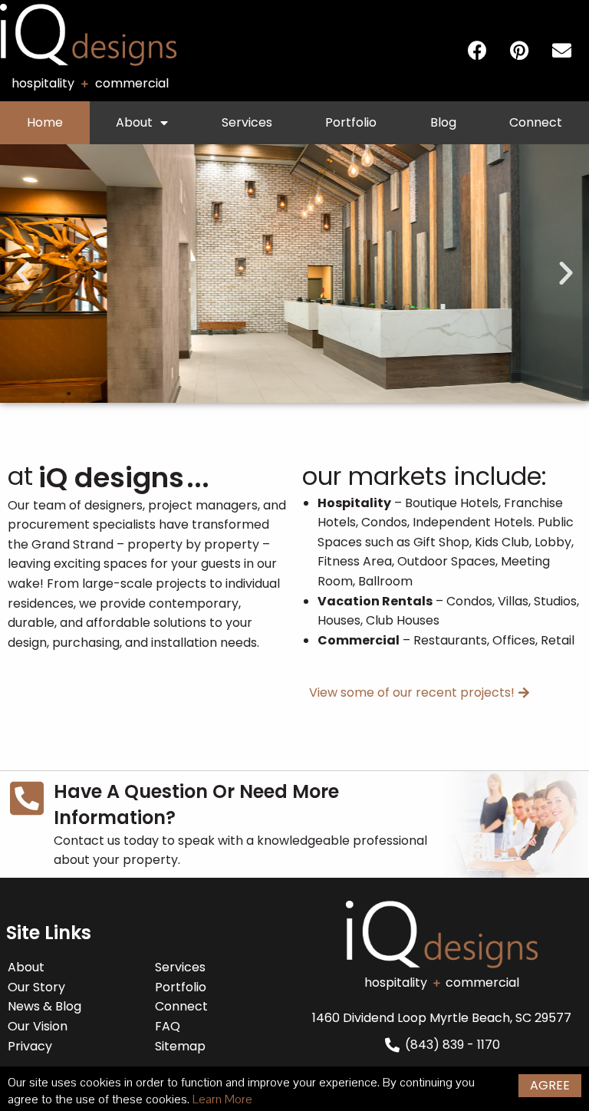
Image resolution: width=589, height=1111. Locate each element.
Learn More (222, 1099)
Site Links (48, 932)
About (134, 122)
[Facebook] (477, 50)
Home (45, 122)
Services (247, 122)
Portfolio (351, 122)
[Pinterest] (519, 50)
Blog (443, 122)
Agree (550, 1085)
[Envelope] (561, 50)
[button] (23, 273)
